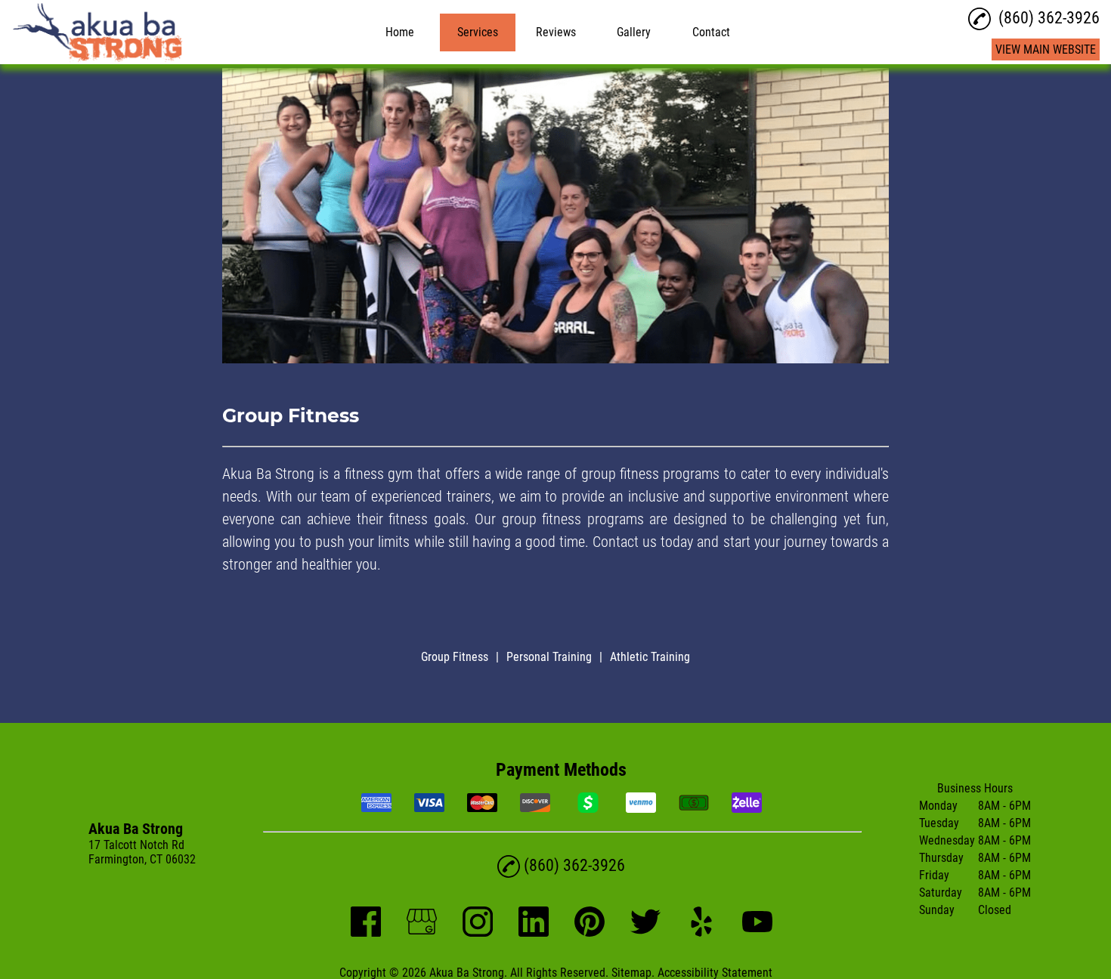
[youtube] (757, 932)
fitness (408, 519)
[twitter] (645, 932)
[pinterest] (589, 932)
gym (400, 474)
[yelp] (701, 932)
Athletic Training (650, 657)
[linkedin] (533, 932)
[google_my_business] (421, 932)
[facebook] (365, 932)
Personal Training (549, 657)
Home (399, 32)
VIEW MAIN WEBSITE (1045, 49)
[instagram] (477, 932)
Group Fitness (454, 657)
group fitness (620, 474)
